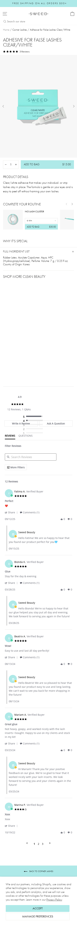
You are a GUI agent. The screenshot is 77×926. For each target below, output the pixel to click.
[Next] (72, 204)
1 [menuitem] (34, 844)
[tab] (21, 423)
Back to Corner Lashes (41, 871)
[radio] (34, 417)
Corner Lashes (19, 29)
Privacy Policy (54, 899)
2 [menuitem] (38, 844)
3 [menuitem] (42, 844)
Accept (38, 908)
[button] (12, 512)
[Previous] (66, 204)
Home (6, 29)
